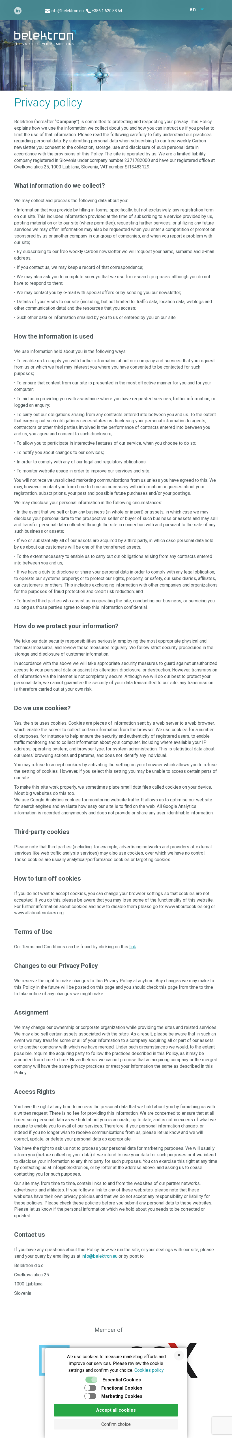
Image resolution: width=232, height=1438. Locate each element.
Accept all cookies (116, 1410)
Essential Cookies (121, 1380)
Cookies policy (149, 1370)
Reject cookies (179, 1355)
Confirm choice (116, 1424)
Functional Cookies (121, 1388)
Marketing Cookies (121, 1396)
